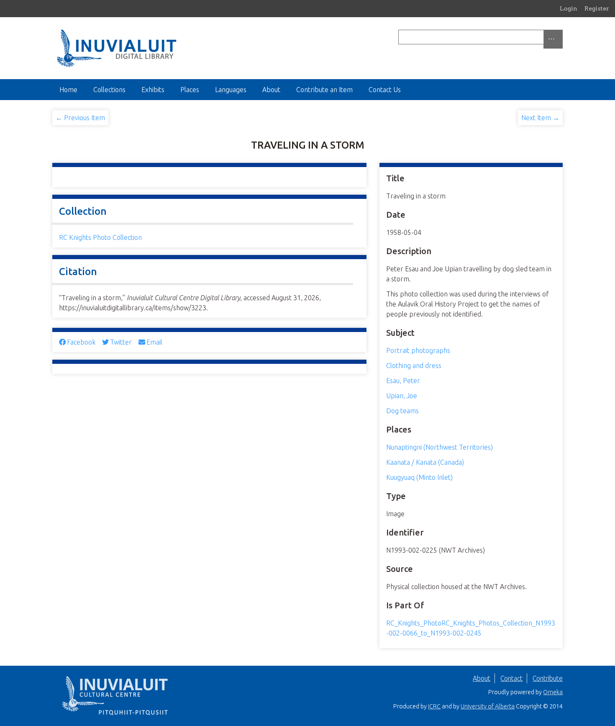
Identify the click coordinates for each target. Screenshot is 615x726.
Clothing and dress (413, 365)
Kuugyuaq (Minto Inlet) (419, 477)
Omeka (553, 692)
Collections (109, 89)
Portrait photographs (418, 350)
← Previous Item (80, 117)
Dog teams (402, 410)
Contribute (548, 678)
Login (568, 8)
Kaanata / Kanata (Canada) (425, 462)
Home (68, 89)
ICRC (434, 706)
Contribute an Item (324, 89)
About (271, 89)
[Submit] (561, 37)
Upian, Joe (401, 395)
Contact (511, 678)
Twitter (121, 342)
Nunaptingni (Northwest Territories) (439, 447)
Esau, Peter (403, 380)
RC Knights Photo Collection (100, 237)
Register (596, 8)
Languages (230, 89)
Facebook (81, 342)
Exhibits (152, 89)
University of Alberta (488, 706)
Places (189, 89)
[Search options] (553, 39)
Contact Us (385, 89)
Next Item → (540, 117)
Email (154, 342)
